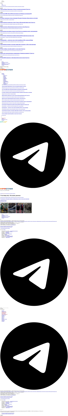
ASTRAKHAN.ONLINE (9, 231)
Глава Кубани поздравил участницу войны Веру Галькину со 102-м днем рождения (18, 44)
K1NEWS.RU (7, 232)
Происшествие (5, 81)
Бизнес (4, 76)
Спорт (4, 82)
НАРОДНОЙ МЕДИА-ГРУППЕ (5, 228)
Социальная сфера (4, 319)
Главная (3, 73)
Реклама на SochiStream (5, 62)
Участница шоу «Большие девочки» (10, 193)
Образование (5, 78)
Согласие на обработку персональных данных (6, 226)
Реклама (3, 120)
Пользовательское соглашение (6, 63)
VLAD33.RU (7, 233)
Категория (4, 193)
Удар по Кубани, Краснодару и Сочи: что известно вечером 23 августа (15, 9)
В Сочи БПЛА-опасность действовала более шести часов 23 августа (14, 57)
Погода (4, 79)
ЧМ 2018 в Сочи (5, 83)
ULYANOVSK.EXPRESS (9, 236)
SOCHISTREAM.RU (10, 406)
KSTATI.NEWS (7, 235)
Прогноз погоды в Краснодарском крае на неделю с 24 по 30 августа (14, 26)
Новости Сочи (4, 5)
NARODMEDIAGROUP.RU (14, 401)
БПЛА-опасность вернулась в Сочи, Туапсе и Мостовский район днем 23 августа (17, 22)
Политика (4, 80)
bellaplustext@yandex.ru (3, 200)
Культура (4, 77)
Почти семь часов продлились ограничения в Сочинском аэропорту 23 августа (17, 53)
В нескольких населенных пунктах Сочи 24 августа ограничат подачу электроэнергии (18, 31)
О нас (2, 61)
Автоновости (5, 75)
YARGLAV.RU (8, 237)
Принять (2, 415)
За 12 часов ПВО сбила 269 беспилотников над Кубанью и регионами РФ (16, 13)
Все (2, 4)
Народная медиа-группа (5, 64)
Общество (3, 316)
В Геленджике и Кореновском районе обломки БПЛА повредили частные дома (17, 35)
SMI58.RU (5, 234)
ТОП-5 (3, 118)
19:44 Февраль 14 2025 (3, 201)
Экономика (3, 320)
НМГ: (4, 229)
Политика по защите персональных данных (6, 397)
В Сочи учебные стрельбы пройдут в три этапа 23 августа (12, 48)
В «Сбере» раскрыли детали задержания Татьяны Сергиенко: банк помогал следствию (19, 18)
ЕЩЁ (1, 59)
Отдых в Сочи (4, 115)
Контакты (3, 215)
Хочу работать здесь (4, 119)
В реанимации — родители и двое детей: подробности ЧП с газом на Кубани (16, 40)
